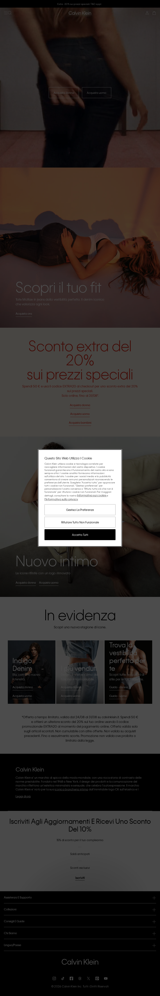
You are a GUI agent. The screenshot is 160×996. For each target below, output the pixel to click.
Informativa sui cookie (92, 495)
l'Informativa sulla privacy (61, 499)
